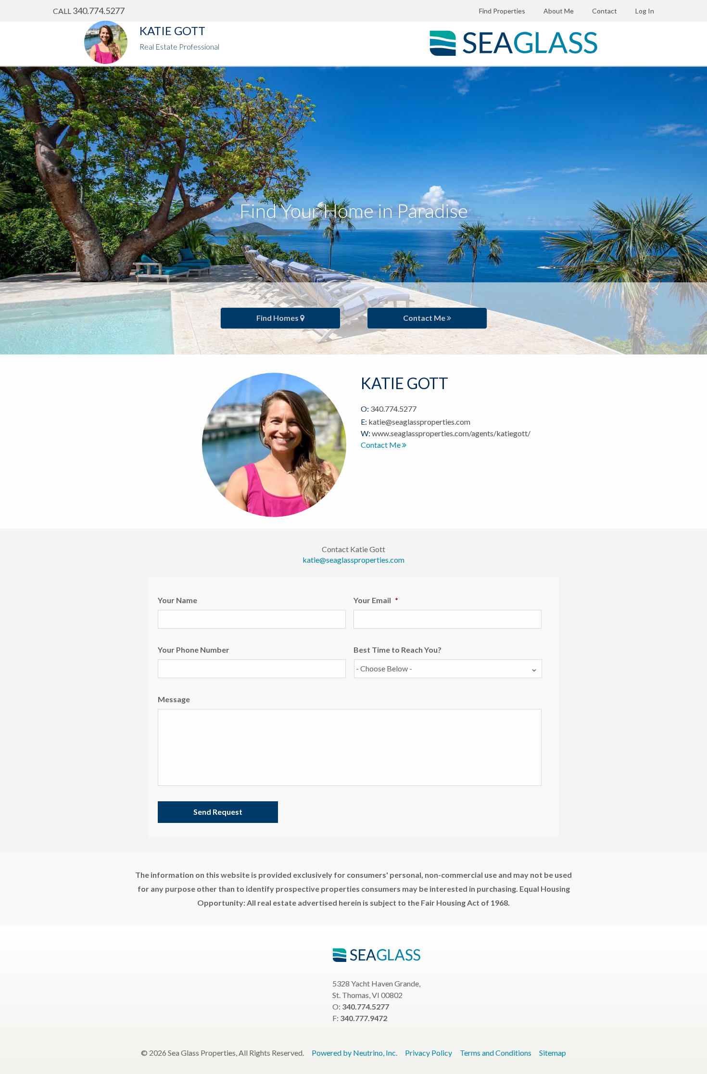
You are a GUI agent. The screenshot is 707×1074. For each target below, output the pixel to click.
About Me (558, 11)
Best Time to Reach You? (398, 649)
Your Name (177, 600)
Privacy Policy (428, 1052)
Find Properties (502, 11)
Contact (604, 11)
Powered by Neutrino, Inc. (354, 1052)
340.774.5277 (99, 10)
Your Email (376, 600)
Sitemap (552, 1052)
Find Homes (278, 317)
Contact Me (425, 317)
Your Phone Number (193, 649)
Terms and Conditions (495, 1052)
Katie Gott (172, 31)
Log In (644, 11)
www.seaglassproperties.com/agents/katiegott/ (451, 433)
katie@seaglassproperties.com (419, 421)
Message (174, 699)
